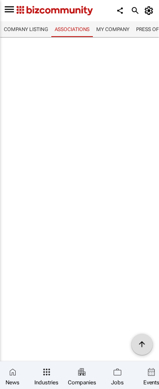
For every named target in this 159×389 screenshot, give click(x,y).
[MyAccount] (150, 10)
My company (112, 29)
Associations (72, 29)
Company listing (26, 29)
